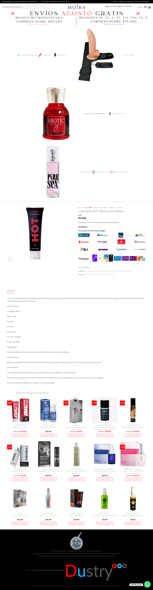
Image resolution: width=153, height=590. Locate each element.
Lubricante (110, 274)
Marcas (112, 207)
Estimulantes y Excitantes (103, 271)
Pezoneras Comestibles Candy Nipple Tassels (76, 428)
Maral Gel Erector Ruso (77, 515)
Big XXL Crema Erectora (20, 427)
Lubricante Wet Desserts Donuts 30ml (133, 428)
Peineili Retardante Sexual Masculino (20, 472)
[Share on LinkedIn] (96, 279)
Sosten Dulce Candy (20, 515)
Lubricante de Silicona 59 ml (48, 515)
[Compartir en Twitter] (84, 279)
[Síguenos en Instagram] (133, 7)
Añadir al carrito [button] (20, 435)
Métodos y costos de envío (72, 586)
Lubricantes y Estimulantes (95, 113)
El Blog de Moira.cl (114, 586)
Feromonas (85, 172)
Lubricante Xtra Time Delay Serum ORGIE (48, 472)
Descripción (10, 293)
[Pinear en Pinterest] (92, 279)
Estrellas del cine (101, 172)
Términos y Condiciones (40, 586)
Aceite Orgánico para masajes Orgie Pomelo (76, 472)
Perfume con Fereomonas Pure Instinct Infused (104, 472)
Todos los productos (121, 172)
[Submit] (48, 7)
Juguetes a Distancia (28, 55)
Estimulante (92, 274)
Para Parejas (129, 55)
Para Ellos (61, 55)
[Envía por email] (88, 279)
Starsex (119, 207)
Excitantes (100, 274)
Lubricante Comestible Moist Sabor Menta (105, 516)
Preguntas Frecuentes (56, 586)
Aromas (86, 274)
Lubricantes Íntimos (117, 271)
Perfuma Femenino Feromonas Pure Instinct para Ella (133, 472)
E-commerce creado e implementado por (50, 570)
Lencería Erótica (118, 113)
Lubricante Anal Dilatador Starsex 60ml (133, 516)
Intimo (105, 274)
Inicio (80, 207)
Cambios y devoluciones (89, 586)
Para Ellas (46, 55)
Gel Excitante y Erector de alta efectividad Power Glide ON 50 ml (105, 428)
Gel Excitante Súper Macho (48, 427)
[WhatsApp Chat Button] (147, 584)
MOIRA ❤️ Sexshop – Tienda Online (96, 207)
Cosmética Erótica (90, 271)
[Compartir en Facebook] (80, 279)
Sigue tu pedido (103, 586)
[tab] (10, 293)
